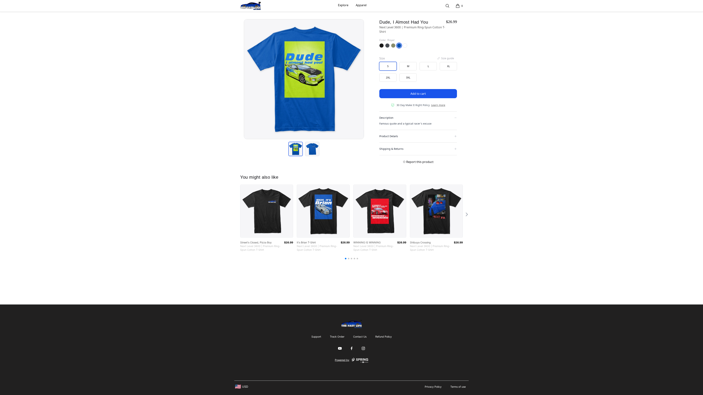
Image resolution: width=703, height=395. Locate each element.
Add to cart (418, 94)
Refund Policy (383, 336)
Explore (343, 5)
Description (386, 117)
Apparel (361, 5)
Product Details (388, 136)
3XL (408, 77)
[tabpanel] (304, 79)
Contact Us (360, 336)
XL (448, 66)
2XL (388, 77)
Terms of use (458, 386)
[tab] (295, 149)
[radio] (388, 66)
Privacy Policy (433, 386)
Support (316, 336)
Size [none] (382, 58)
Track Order (337, 336)
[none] (445, 58)
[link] (266, 211)
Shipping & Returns (391, 149)
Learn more (438, 105)
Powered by (342, 360)
